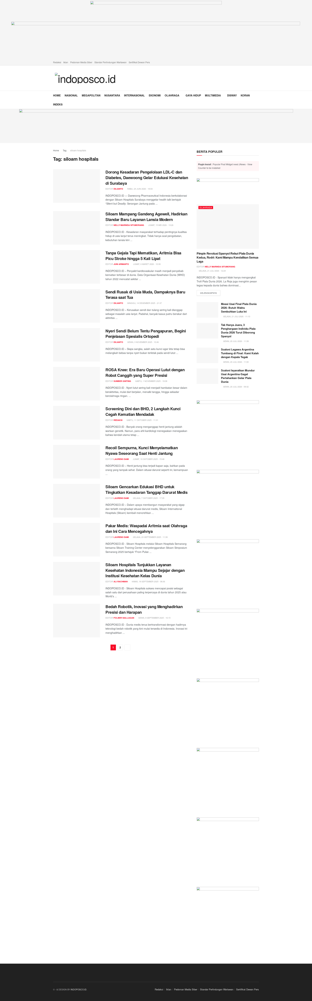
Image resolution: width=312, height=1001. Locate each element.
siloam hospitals (78, 150)
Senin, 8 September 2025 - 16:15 (154, 617)
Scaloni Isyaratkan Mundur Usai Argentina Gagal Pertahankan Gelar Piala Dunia (238, 376)
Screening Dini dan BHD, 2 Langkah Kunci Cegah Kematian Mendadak (143, 411)
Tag (64, 150)
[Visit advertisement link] (156, 126)
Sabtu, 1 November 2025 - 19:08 (151, 381)
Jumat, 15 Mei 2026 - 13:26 (160, 225)
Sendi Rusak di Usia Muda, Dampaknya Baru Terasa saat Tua (145, 294)
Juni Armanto (121, 264)
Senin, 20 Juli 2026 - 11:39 (236, 341)
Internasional (134, 95)
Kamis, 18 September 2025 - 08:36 (148, 581)
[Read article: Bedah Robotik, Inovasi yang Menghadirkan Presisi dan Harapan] (76, 620)
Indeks (57, 104)
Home (57, 95)
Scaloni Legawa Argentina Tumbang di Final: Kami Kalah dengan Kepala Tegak (240, 353)
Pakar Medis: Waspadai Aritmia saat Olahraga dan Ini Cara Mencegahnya (146, 528)
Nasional (71, 95)
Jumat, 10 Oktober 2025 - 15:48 (148, 459)
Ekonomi (155, 95)
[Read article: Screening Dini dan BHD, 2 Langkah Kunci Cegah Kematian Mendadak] (76, 422)
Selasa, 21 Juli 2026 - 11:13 (236, 316)
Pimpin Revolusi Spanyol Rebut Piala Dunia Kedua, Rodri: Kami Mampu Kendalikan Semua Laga (227, 257)
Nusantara (112, 95)
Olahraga (172, 95)
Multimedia (213, 95)
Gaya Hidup (193, 95)
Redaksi (57, 62)
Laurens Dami (121, 459)
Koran (245, 95)
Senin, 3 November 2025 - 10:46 (143, 342)
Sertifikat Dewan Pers (139, 62)
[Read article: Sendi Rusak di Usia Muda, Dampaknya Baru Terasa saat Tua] (76, 306)
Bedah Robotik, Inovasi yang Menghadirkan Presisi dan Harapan (144, 609)
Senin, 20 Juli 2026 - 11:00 (236, 361)
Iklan (65, 62)
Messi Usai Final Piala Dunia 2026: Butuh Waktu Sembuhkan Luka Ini (239, 307)
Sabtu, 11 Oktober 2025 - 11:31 (142, 420)
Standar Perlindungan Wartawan (110, 62)
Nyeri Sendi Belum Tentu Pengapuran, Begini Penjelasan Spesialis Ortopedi (145, 333)
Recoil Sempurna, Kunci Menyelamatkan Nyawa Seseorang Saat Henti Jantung (141, 450)
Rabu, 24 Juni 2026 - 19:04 (140, 188)
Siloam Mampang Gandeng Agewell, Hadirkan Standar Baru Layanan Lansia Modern (146, 216)
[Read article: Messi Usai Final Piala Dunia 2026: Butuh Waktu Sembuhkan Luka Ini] (207, 310)
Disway (232, 95)
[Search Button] (257, 99)
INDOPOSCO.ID (78, 989)
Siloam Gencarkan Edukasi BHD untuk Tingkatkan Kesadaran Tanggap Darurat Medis (146, 489)
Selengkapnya (210, 292)
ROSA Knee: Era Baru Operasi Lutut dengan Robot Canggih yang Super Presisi (145, 372)
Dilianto (118, 188)
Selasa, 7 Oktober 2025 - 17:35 (148, 498)
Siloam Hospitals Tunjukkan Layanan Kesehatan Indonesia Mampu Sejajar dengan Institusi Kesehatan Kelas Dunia (145, 570)
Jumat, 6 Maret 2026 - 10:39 (147, 264)
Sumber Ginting (122, 381)
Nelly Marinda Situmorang (129, 225)
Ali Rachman (121, 581)
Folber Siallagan (124, 617)
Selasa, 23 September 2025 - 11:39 (150, 537)
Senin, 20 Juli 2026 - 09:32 (236, 386)
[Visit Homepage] (85, 78)
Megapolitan (91, 95)
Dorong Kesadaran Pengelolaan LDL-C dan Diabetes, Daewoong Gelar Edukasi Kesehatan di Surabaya (146, 177)
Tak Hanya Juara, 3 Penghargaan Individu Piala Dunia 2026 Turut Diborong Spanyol (238, 330)
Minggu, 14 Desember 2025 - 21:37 (144, 303)
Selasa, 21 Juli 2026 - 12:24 (212, 270)
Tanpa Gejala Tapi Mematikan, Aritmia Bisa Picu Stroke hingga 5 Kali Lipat (143, 255)
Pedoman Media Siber (81, 62)
